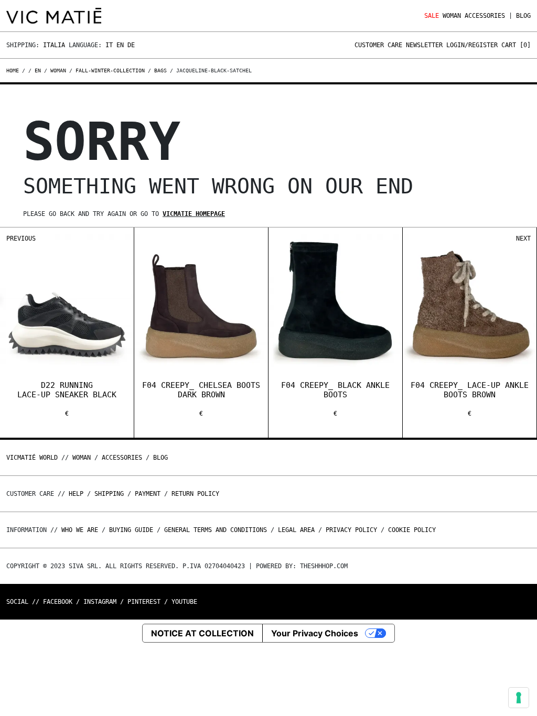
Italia (54, 45)
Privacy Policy (351, 530)
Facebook (57, 601)
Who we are (79, 530)
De (131, 45)
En (120, 45)
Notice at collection (202, 633)
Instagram (99, 601)
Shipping (109, 493)
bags (160, 70)
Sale (431, 15)
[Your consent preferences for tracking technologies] (519, 698)
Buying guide (131, 530)
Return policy (195, 493)
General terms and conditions (215, 530)
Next (523, 238)
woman (58, 70)
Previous (21, 238)
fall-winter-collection (110, 70)
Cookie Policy (412, 530)
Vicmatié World (32, 457)
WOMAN (452, 15)
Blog (523, 15)
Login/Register (472, 45)
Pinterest (143, 601)
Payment (147, 493)
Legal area (296, 530)
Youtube (184, 601)
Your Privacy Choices (314, 633)
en (38, 70)
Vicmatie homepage (194, 214)
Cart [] (516, 45)
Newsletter (424, 45)
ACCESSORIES (485, 15)
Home (14, 70)
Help (76, 493)
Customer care (378, 45)
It (109, 45)
